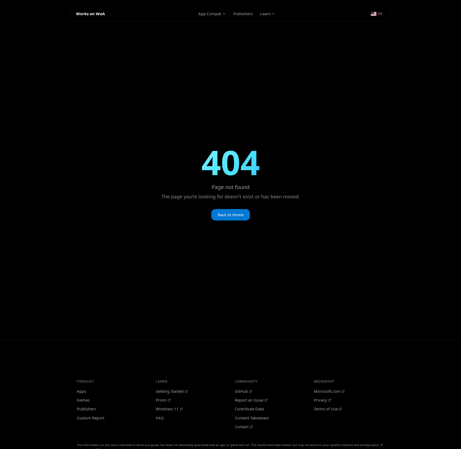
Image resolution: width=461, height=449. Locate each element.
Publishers (243, 13)
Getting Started (170, 391)
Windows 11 (167, 408)
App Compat (209, 13)
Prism (161, 400)
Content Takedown (252, 417)
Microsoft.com (327, 391)
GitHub (241, 391)
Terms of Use (326, 408)
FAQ (160, 417)
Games (83, 400)
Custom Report (90, 417)
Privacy (320, 400)
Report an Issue (249, 400)
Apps (81, 391)
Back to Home (231, 214)
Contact (242, 426)
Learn (265, 13)
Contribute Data (249, 408)
